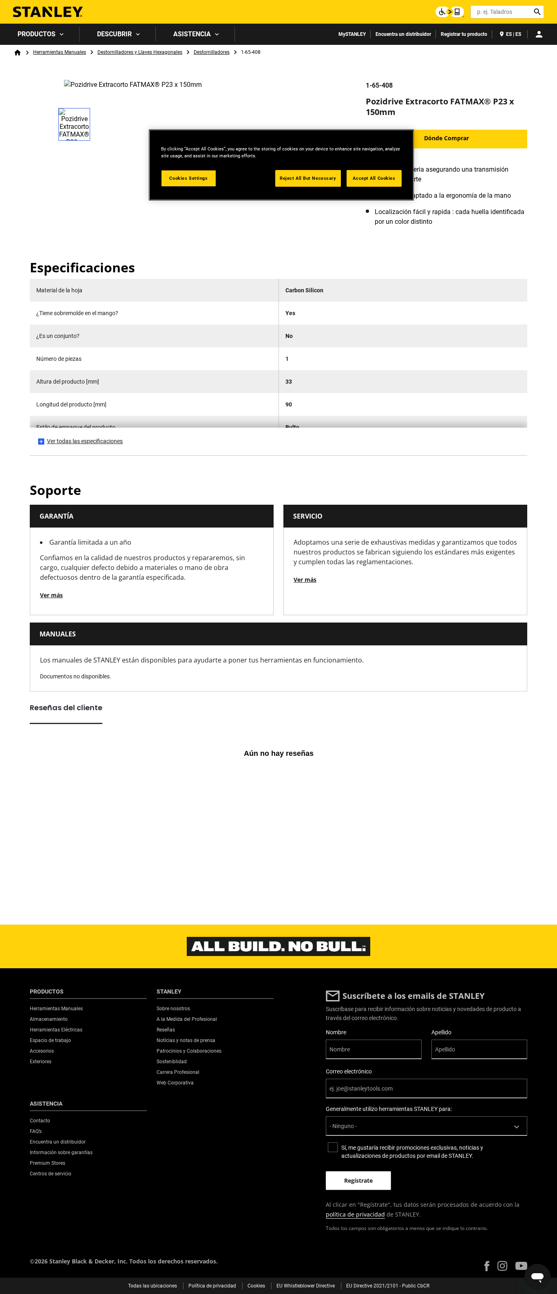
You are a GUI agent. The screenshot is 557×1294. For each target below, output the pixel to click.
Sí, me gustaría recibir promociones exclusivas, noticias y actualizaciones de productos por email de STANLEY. (412, 1151)
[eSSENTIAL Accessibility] (449, 12)
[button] (486, 1266)
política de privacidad (355, 1214)
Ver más (51, 595)
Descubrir (114, 34)
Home (17, 53)
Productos (36, 34)
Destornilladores (212, 52)
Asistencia (192, 34)
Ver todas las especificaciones (85, 441)
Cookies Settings (188, 178)
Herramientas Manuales (59, 52)
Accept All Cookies (374, 178)
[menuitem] (40, 34)
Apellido (441, 1032)
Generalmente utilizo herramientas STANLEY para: (389, 1109)
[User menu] (539, 34)
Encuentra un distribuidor (403, 34)
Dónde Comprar (446, 138)
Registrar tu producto (464, 34)
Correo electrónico (349, 1071)
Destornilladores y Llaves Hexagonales (139, 52)
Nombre (336, 1032)
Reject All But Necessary (308, 178)
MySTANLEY (352, 34)
